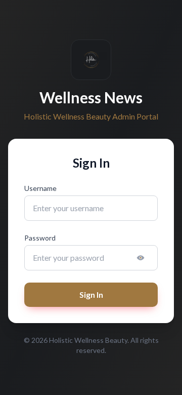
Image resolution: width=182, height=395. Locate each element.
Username (40, 188)
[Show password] (140, 258)
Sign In (91, 294)
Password (40, 237)
